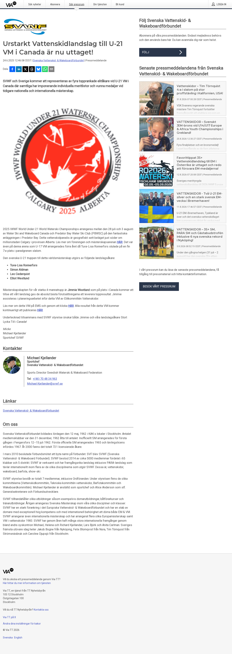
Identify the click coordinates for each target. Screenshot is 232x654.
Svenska (8, 637)
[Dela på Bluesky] (38, 69)
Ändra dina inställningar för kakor (22, 623)
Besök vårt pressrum (159, 286)
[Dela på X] (25, 69)
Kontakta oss (41, 609)
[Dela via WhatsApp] (45, 69)
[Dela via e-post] (51, 69)
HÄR (120, 242)
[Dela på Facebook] (12, 69)
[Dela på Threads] (32, 69)
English (18, 637)
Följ (145, 52)
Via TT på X (9, 617)
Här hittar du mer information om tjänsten (27, 583)
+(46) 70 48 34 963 (45, 378)
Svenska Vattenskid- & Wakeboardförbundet (58, 60)
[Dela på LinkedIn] (19, 69)
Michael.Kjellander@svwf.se (45, 383)
